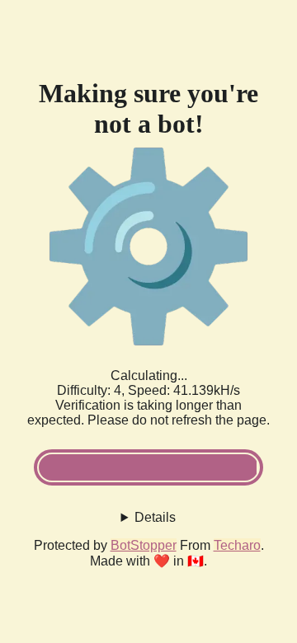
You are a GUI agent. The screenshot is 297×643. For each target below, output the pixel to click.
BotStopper (144, 545)
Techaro (237, 545)
